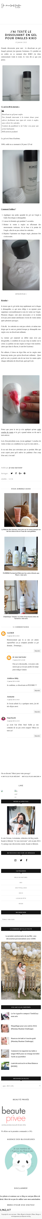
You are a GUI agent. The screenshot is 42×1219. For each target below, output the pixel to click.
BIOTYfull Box (21, 888)
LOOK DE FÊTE (21, 898)
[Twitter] (11, 473)
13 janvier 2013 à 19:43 (13, 699)
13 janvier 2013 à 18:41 (13, 636)
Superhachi (11, 717)
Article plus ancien (30, 776)
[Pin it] (24, 473)
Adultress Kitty (12, 678)
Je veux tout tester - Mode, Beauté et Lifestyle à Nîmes (21, 1214)
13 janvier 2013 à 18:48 (19, 660)
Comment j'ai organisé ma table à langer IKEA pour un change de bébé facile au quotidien (25, 1054)
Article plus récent (11, 776)
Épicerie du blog (26, 1216)
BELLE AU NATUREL (21, 877)
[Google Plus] (20, 473)
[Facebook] (16, 473)
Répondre (37, 651)
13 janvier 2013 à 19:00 (13, 681)
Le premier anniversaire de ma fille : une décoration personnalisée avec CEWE (21, 937)
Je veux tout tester (19, 657)
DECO (21, 893)
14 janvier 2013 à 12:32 (13, 721)
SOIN (11, 479)
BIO (21, 882)
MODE (21, 903)
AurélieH (10, 632)
